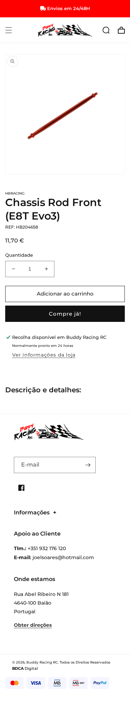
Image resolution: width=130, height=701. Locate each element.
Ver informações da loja (44, 355)
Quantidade (19, 255)
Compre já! (65, 313)
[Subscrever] (87, 465)
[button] (8, 30)
